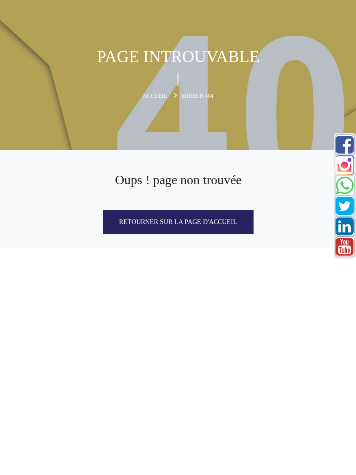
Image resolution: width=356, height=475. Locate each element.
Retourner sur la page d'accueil (178, 221)
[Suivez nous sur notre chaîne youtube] (345, 252)
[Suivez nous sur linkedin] (345, 231)
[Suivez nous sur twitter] (345, 211)
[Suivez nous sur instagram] (345, 170)
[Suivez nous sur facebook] (345, 150)
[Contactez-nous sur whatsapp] (345, 190)
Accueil (155, 96)
